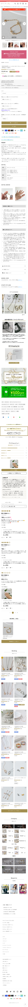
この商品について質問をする (14, 473)
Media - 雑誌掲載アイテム (7, 931)
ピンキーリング (17, 409)
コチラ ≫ (20, 280)
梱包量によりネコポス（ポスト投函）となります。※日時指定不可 (13, 115)
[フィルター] (6, 506)
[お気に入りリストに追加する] (25, 63)
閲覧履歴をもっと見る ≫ (14, 641)
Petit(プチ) (12, 404)
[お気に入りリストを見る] (20, 3)
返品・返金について (6, 965)
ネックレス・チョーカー (7, 945)
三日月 (23, 409)
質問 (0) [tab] (20, 502)
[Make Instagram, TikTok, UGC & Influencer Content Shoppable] (23, 315)
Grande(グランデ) (5, 404)
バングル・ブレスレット (7, 947)
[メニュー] (25, 3)
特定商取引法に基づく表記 (7, 980)
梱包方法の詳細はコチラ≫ (5, 110)
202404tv (7, 402)
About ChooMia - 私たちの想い (8, 920)
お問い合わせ (5, 970)
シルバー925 (21, 406)
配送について (5, 967)
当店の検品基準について (7, 959)
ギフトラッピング (6, 951)
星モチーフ (8, 411)
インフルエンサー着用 (6, 406)
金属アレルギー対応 (5, 413)
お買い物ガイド (5, 961)
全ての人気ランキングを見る (14, 810)
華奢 (17, 411)
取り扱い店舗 (5, 972)
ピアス (4, 936)
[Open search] (2, 506)
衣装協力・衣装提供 (6, 974)
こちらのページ (20, 223)
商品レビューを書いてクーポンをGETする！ (9, 96)
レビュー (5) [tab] (7, 502)
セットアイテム (5, 949)
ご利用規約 (5, 985)
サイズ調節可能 (14, 406)
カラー (2, 90)
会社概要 (4, 978)
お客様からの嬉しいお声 (7, 976)
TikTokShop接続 (22, 404)
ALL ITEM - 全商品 (6, 922)
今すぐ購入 (14, 126)
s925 (17, 404)
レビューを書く (14, 470)
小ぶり (3, 411)
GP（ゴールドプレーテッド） (15, 402)
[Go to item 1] (14, 464)
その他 (4, 953)
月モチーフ (13, 411)
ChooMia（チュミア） (15, 1002)
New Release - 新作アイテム (8, 924)
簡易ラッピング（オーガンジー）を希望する (9, 103)
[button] (3, 23)
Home (2, 6)
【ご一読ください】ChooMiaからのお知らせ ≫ (10, 136)
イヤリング (5, 940)
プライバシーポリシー (6, 982)
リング (4, 943)
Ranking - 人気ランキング (7, 929)
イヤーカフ (5, 938)
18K (3, 402)
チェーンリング (10, 409)
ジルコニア (4, 409)
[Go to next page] (18, 613)
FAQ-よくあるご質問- (6, 963)
